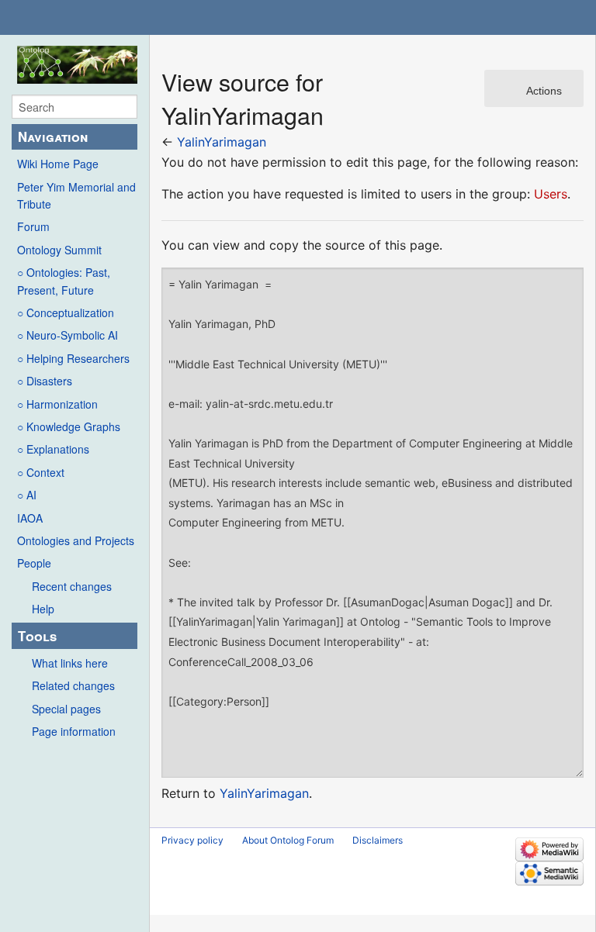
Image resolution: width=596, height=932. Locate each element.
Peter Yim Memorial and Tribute (76, 195)
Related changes (73, 685)
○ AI (26, 494)
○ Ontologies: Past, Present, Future (63, 280)
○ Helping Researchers (73, 358)
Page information (74, 731)
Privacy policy (192, 840)
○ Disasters (44, 380)
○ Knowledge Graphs (68, 426)
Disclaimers (377, 840)
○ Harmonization (57, 404)
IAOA (30, 518)
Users (550, 194)
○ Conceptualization (65, 312)
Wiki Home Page (58, 163)
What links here (70, 663)
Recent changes (72, 586)
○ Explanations (53, 449)
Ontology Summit (59, 249)
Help (43, 608)
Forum (33, 226)
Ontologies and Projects (75, 540)
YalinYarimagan (221, 142)
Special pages (66, 708)
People (34, 563)
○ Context (40, 472)
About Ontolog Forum (288, 840)
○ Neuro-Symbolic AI (67, 335)
